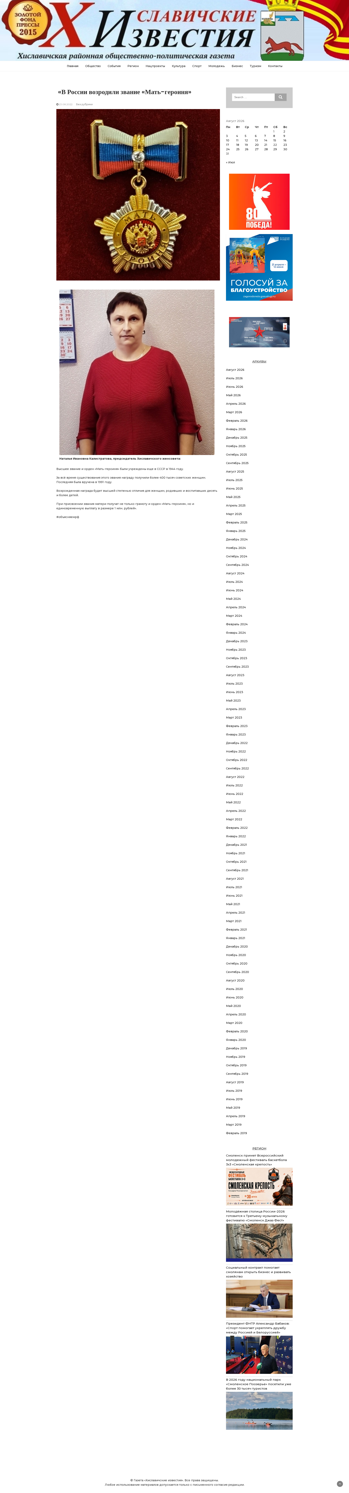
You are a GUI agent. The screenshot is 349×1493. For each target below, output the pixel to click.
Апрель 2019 (235, 1116)
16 (284, 140)
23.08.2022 (66, 104)
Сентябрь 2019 (237, 1074)
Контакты (275, 66)
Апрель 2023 (236, 709)
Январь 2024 (236, 633)
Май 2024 (233, 599)
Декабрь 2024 (237, 539)
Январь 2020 (236, 1040)
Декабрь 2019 (236, 1048)
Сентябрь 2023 (237, 666)
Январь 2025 (236, 531)
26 (246, 149)
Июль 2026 (234, 378)
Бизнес (237, 66)
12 (246, 140)
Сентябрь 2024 (237, 565)
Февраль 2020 (237, 1031)
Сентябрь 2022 (237, 768)
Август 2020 (235, 980)
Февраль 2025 (236, 522)
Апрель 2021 (235, 912)
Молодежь (216, 66)
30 (285, 149)
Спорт (197, 66)
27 (257, 149)
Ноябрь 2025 (236, 446)
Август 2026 (235, 370)
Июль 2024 (234, 582)
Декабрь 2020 (237, 946)
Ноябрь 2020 (236, 955)
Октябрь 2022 (236, 760)
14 (265, 140)
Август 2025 (235, 471)
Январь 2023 (236, 734)
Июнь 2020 (234, 997)
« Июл (230, 162)
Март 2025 (234, 514)
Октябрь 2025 (236, 454)
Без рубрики (84, 104)
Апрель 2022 (236, 811)
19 (246, 145)
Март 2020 (234, 1023)
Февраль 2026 (237, 420)
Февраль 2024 (237, 624)
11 (237, 140)
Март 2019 (234, 1124)
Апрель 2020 (236, 1014)
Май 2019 (233, 1108)
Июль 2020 (234, 989)
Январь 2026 (236, 429)
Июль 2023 (234, 683)
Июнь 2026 (234, 387)
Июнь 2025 (234, 488)
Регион (133, 66)
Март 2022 (234, 819)
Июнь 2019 (234, 1099)
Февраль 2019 (236, 1133)
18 (237, 145)
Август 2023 (235, 675)
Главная (72, 66)
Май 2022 (233, 802)
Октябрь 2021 (236, 862)
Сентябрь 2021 (237, 870)
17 (227, 145)
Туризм (255, 66)
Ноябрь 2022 (236, 751)
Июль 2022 (234, 785)
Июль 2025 (234, 480)
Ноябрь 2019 (235, 1057)
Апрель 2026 (236, 404)
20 (257, 145)
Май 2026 (233, 395)
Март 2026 (234, 412)
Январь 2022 (236, 836)
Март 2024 (234, 616)
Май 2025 (233, 497)
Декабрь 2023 (237, 641)
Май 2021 (233, 904)
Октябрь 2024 (236, 556)
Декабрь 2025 (236, 437)
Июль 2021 (234, 887)
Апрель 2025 (236, 505)
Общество (93, 66)
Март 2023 (234, 717)
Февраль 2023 (237, 726)
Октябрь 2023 (236, 658)
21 (265, 145)
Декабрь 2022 (237, 743)
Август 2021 (235, 878)
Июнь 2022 (234, 794)
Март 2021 (234, 921)
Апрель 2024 (236, 607)
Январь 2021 (235, 938)
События (114, 66)
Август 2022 (235, 777)
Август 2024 (235, 573)
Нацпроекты (155, 66)
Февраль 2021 (236, 929)
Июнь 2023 (234, 692)
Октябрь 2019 (236, 1065)
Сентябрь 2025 (237, 463)
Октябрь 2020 (236, 963)
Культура (178, 66)
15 (274, 140)
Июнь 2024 (234, 590)
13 (256, 140)
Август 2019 (235, 1082)
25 (238, 149)
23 (285, 145)
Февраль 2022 (237, 828)
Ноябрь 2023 (236, 649)
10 (227, 140)
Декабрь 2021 (236, 845)
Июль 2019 (234, 1091)
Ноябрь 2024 (236, 548)
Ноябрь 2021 (235, 853)
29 (275, 149)
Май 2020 (233, 1006)
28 (266, 149)
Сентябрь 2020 (237, 972)
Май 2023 (233, 700)
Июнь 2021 (234, 895)
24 (228, 149)
